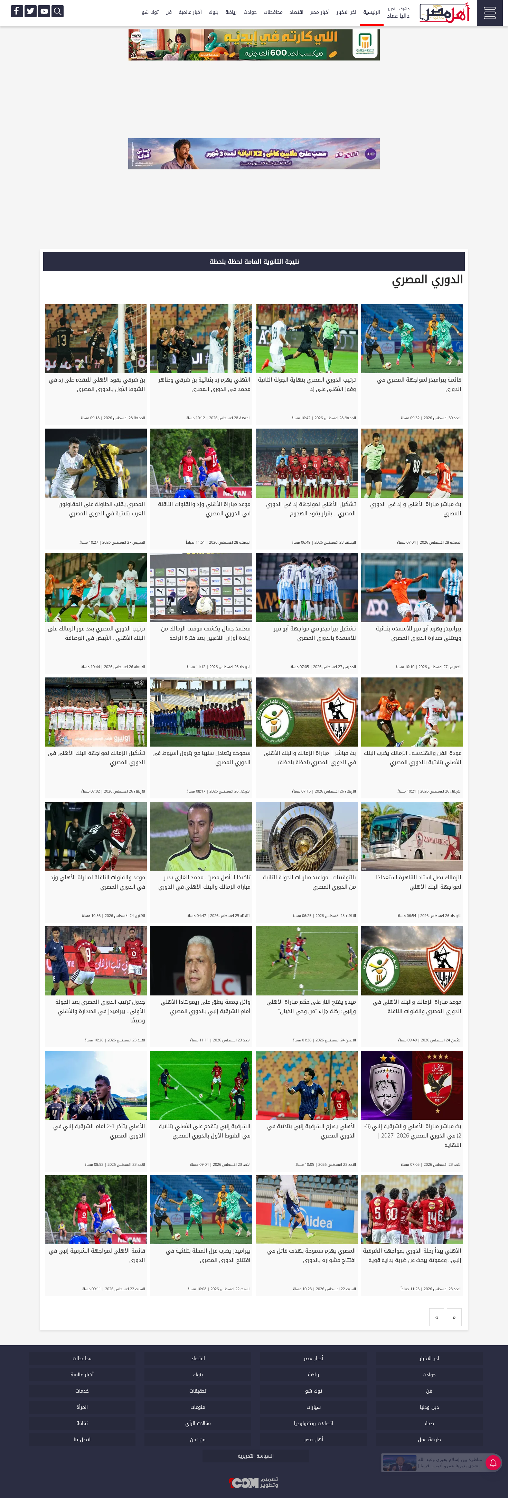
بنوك (213, 12)
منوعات (197, 1407)
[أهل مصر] (444, 14)
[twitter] (31, 11)
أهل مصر (313, 1439)
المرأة (82, 1407)
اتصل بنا (82, 1439)
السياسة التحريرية (256, 1456)
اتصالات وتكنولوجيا (313, 1423)
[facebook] (17, 11)
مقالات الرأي (198, 1423)
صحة (429, 1423)
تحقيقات (197, 1391)
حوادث (250, 12)
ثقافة (82, 1423)
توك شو (150, 12)
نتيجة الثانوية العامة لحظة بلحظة (254, 262)
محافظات (273, 12)
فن (169, 12)
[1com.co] (254, 1483)
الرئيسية (371, 12)
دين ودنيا (429, 1407)
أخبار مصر (320, 12)
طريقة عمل (429, 1439)
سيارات (314, 1407)
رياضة (231, 12)
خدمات (82, 1391)
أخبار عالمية (190, 12)
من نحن (198, 1439)
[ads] (254, 46)
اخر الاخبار (346, 12)
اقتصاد (296, 12)
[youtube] (44, 11)
